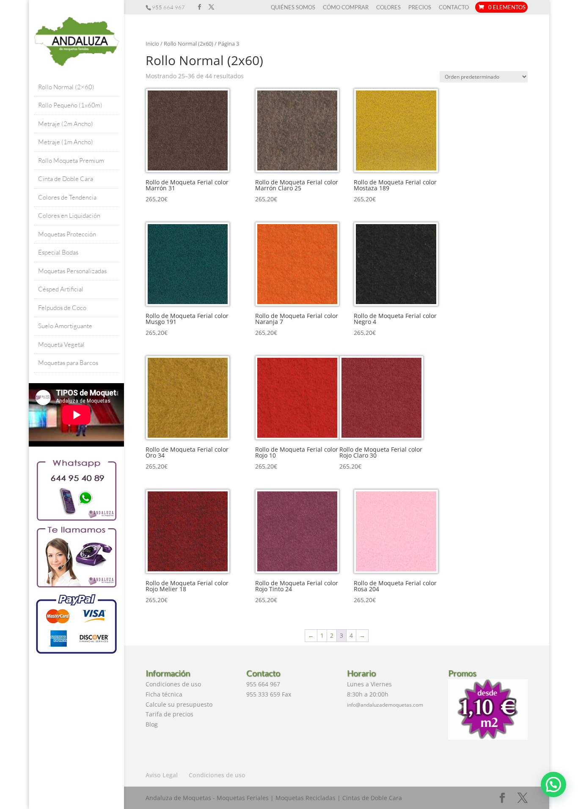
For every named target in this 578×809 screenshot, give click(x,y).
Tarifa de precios (169, 714)
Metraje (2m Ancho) (65, 124)
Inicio (152, 43)
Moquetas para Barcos (68, 363)
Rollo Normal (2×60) (66, 87)
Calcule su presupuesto (179, 704)
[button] (553, 784)
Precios (419, 8)
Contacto (454, 8)
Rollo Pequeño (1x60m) (70, 105)
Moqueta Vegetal (61, 344)
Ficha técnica (164, 694)
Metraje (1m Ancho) (65, 142)
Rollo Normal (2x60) (188, 43)
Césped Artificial (60, 289)
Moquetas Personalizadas (72, 271)
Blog (152, 724)
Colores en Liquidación (69, 215)
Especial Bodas (58, 252)
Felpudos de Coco (62, 308)
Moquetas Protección (67, 234)
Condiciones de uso (173, 684)
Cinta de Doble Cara (65, 179)
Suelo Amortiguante (65, 326)
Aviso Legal (162, 775)
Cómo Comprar (346, 8)
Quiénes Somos (293, 8)
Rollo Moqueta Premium (71, 160)
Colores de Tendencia (67, 197)
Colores (388, 8)
